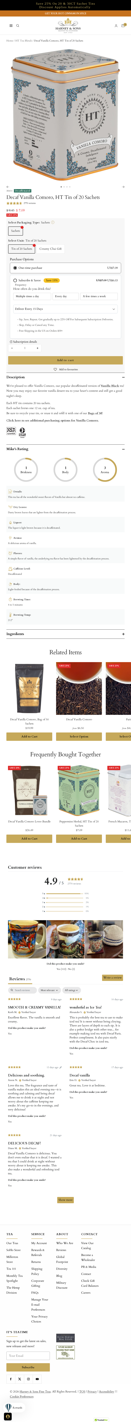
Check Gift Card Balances (90, 1283)
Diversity (62, 1269)
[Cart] (123, 25)
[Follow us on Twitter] (19, 1379)
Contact (86, 1274)
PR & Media (88, 1267)
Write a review (112, 978)
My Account (39, 1243)
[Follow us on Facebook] (10, 1379)
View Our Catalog (87, 1245)
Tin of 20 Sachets (21, 249)
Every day (61, 296)
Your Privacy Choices (39, 1319)
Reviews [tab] (20, 979)
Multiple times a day (27, 296)
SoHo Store (13, 1250)
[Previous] (7, 187)
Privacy (92, 1392)
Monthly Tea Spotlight (14, 1278)
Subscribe (28, 1367)
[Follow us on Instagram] (28, 1379)
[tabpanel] (65, 1096)
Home (9, 40)
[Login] (116, 25)
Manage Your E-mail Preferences (39, 1305)
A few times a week (94, 296)
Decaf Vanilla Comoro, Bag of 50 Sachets (29, 721)
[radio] (65, 268)
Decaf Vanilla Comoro (79, 719)
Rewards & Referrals (38, 1252)
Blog (59, 1276)
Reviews (61, 1250)
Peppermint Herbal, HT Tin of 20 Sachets (79, 824)
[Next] (123, 187)
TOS (82, 1392)
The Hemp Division (13, 1290)
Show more (65, 1200)
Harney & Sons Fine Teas (35, 1392)
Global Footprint (62, 1259)
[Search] (17, 25)
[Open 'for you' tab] (8, 1416)
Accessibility (106, 1392)
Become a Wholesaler (88, 1257)
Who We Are (64, 1243)
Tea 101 (11, 1269)
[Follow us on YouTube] (37, 1379)
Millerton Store (12, 1259)
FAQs (35, 1293)
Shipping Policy (36, 1271)
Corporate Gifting (37, 1283)
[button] (65, 893)
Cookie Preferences (22, 1397)
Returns (36, 1262)
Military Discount (61, 1285)
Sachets (15, 231)
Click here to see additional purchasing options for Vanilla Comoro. (52, 420)
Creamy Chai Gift (50, 249)
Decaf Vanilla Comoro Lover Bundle (29, 821)
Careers (85, 1293)
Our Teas (12, 1243)
